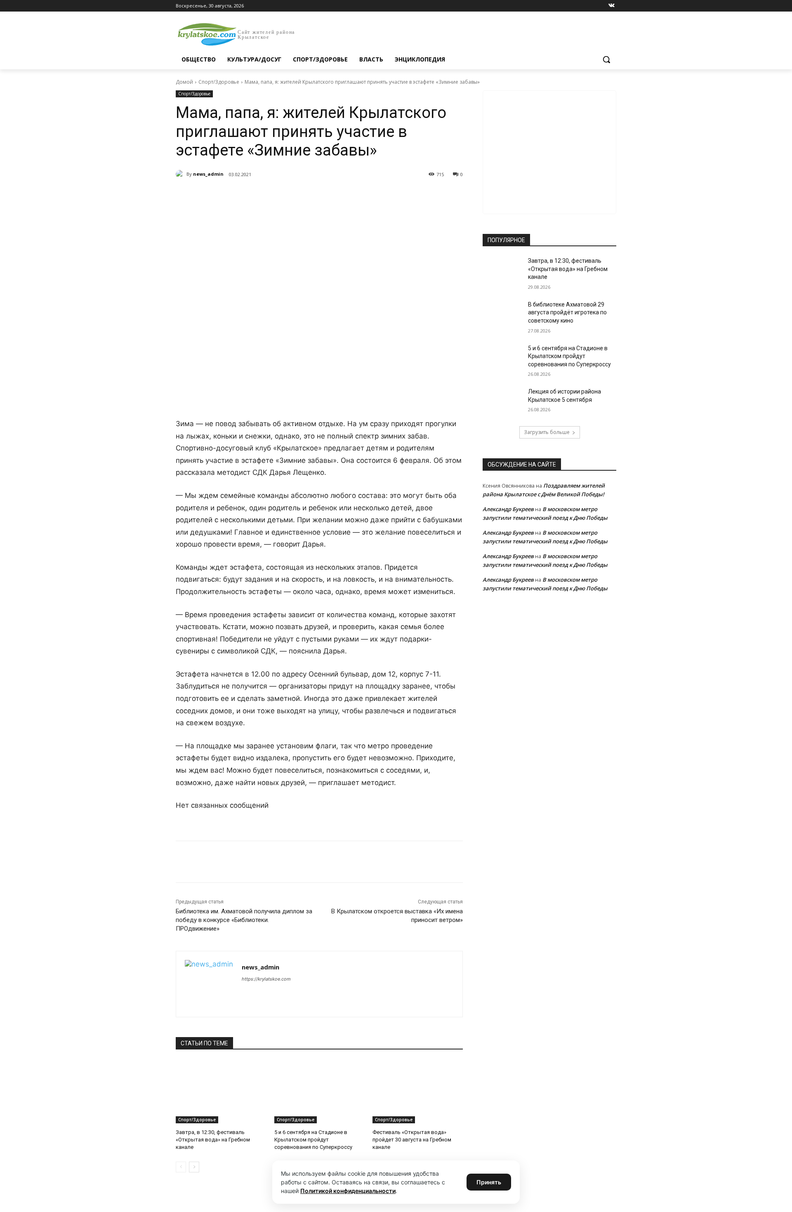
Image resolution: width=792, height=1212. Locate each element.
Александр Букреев (508, 509)
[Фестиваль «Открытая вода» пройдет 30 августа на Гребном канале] (417, 1091)
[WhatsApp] (289, 195)
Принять (488, 1182)
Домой (184, 81)
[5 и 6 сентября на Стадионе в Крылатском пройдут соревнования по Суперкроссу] (319, 1091)
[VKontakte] (611, 6)
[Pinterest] (308, 195)
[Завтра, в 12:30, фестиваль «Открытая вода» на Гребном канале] (221, 1091)
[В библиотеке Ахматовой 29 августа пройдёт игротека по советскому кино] (503, 315)
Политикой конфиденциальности (348, 1190)
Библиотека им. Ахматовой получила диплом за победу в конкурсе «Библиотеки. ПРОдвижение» (244, 920)
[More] (328, 195)
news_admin (208, 174)
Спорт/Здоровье (218, 81)
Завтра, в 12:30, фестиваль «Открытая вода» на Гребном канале (213, 1139)
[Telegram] (270, 195)
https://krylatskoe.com (266, 979)
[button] (606, 59)
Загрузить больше (547, 432)
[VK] (251, 195)
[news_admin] (181, 174)
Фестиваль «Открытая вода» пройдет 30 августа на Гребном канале (411, 1139)
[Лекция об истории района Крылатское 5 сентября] (503, 402)
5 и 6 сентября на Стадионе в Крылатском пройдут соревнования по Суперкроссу (313, 1139)
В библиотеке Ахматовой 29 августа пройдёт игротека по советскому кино (567, 312)
